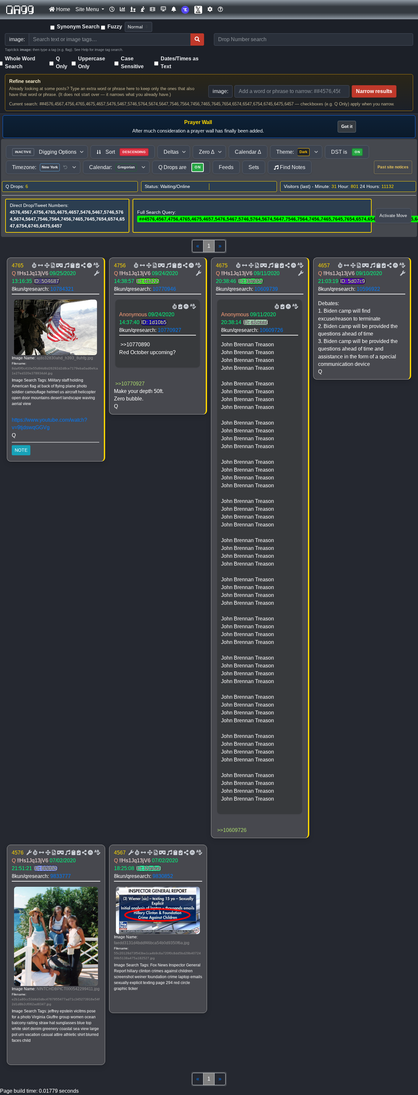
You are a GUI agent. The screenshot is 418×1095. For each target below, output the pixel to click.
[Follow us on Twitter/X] (198, 9)
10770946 (164, 289)
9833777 (60, 876)
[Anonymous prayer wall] (142, 9)
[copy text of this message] (77, 266)
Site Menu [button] (87, 9)
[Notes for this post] (66, 266)
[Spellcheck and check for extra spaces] (95, 266)
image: (220, 91)
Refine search (24, 81)
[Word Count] (34, 266)
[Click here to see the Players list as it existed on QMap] (133, 9)
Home (62, 9)
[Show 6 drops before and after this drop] (40, 266)
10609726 (271, 330)
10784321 (62, 289)
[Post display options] (96, 273)
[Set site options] (210, 9)
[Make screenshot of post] (71, 266)
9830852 (163, 876)
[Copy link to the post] (83, 266)
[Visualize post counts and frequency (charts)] (122, 9)
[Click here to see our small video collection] (152, 9)
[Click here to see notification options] (174, 9)
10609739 (266, 289)
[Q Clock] (112, 9)
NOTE (21, 450)
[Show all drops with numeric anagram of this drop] (46, 266)
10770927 (169, 330)
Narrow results (374, 91)
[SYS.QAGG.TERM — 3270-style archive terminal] (163, 9)
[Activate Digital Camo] (59, 266)
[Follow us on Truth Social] (185, 9)
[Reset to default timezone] (65, 167)
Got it (346, 126)
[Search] (197, 39)
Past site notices (393, 167)
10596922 (368, 289)
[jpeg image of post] (52, 266)
